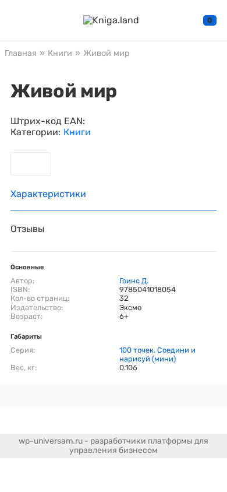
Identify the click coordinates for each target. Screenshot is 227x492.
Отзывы (27, 228)
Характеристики (48, 193)
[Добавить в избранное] (30, 163)
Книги (77, 132)
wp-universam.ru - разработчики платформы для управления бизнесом (113, 445)
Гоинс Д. (133, 280)
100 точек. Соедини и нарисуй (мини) (157, 354)
